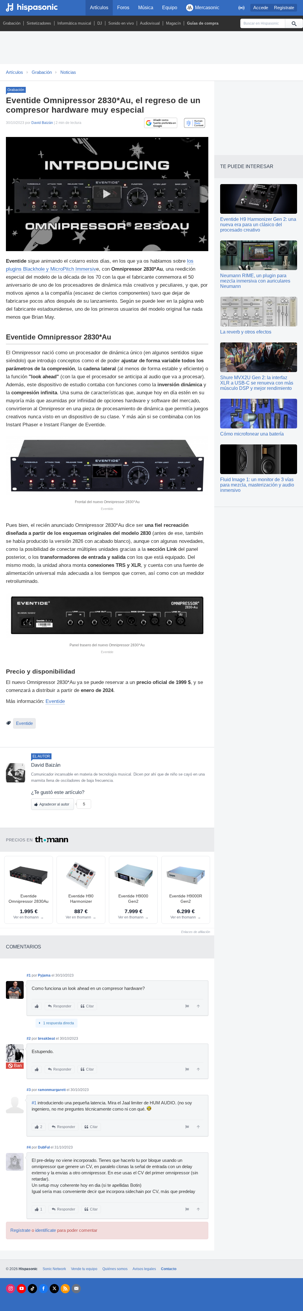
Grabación (11, 23)
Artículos (99, 7)
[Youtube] (21, 1288)
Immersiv (85, 269)
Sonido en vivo (121, 23)
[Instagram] (10, 1288)
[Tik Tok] (32, 1288)
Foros (123, 7)
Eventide (55, 701)
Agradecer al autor (54, 804)
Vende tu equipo (84, 1269)
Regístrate (284, 7)
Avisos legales (144, 1269)
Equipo (169, 7)
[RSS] (65, 1288)
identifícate (45, 1230)
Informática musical (74, 23)
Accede (260, 7)
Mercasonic (207, 7)
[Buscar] (294, 23)
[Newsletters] (76, 1288)
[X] (54, 1288)
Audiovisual (150, 23)
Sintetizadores (39, 23)
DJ (99, 23)
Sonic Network (54, 1269)
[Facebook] (43, 1288)
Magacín (173, 23)
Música (145, 7)
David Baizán (42, 123)
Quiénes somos (115, 1269)
